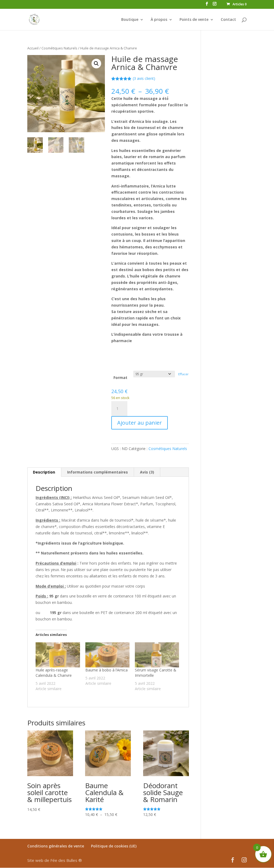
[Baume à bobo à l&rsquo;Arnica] (107, 654)
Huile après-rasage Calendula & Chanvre (54, 672)
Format (120, 377)
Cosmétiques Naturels (59, 48)
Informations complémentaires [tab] (97, 472)
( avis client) (144, 78)
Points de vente (194, 20)
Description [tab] (44, 472)
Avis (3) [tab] (147, 472)
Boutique (129, 20)
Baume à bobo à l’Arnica (106, 669)
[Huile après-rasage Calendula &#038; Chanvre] (58, 654)
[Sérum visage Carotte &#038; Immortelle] (157, 654)
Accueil (33, 48)
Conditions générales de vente (55, 846)
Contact (228, 20)
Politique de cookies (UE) (113, 846)
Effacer (183, 374)
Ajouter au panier (139, 422)
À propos (159, 20)
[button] (96, 63)
